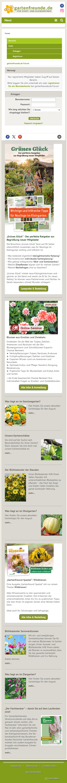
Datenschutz (32, 765)
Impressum (16, 765)
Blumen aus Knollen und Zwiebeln (26, 337)
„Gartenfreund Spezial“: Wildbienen (26, 579)
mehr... (8, 752)
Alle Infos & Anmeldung (33, 387)
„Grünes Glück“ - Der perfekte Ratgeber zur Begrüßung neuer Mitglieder (30, 238)
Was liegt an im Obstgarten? (21, 511)
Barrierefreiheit (33, 772)
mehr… (31, 412)
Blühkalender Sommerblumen (22, 631)
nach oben (53, 778)
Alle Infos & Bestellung (33, 617)
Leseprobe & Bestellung (33, 288)
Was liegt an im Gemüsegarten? (22, 401)
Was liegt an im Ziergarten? (20, 674)
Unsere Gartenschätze (17, 435)
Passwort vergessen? (33, 123)
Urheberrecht (49, 765)
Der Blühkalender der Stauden (22, 469)
